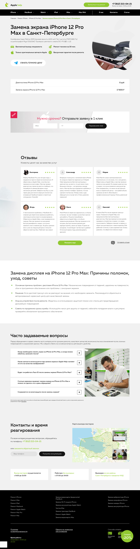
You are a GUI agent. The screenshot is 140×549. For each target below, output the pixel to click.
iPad (56, 12)
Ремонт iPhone (16, 497)
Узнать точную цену (31, 63)
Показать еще (70, 243)
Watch (43, 12)
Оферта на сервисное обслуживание (64, 530)
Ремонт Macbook (17, 506)
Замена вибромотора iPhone (118, 497)
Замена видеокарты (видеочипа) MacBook (68, 498)
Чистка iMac (60, 508)
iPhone (13, 12)
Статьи (126, 12)
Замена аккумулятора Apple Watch (68, 505)
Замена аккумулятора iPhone (118, 506)
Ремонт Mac (15, 515)
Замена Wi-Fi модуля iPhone (66, 502)
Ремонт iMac (15, 500)
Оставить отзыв (123, 242)
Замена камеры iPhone (116, 503)
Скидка (127, 537)
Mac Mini (82, 12)
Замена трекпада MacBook (65, 511)
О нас (101, 12)
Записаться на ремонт (96, 5)
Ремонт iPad (15, 503)
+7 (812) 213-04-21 (122, 4)
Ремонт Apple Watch (18, 509)
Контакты (114, 12)
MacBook (28, 12)
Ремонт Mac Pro (16, 512)
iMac (68, 12)
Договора (24, 401)
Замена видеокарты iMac (65, 517)
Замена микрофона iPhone (117, 500)
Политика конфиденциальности (19, 530)
